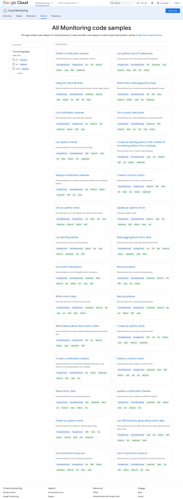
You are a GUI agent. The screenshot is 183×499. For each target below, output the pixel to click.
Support (51, 496)
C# (17, 60)
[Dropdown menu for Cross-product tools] (79, 3)
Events (140, 496)
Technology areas (42, 3)
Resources (56, 16)
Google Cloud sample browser (148, 35)
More (19, 73)
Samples (43, 16)
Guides (19, 16)
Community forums (55, 492)
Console (143, 3)
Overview (7, 16)
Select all (16, 55)
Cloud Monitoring (18, 10)
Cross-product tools (67, 3)
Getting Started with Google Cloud (106, 496)
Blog (140, 492)
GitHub (95, 492)
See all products (9, 492)
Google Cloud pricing (11, 496)
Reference (31, 16)
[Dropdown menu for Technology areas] (53, 3)
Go (17, 64)
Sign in (177, 3)
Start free (173, 11)
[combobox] (121, 3)
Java (18, 69)
